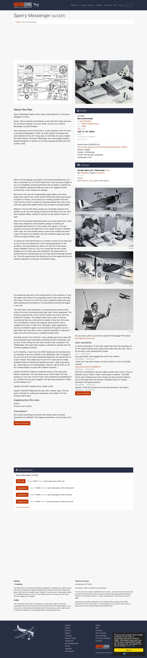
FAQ (115, 5)
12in (78, 129)
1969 (84, 126)
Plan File (20, 481)
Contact (99, 641)
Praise (67, 646)
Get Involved (101, 633)
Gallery (99, 5)
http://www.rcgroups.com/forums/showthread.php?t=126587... (102, 147)
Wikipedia (85, 173)
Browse (90, 5)
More (121, 5)
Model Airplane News (90, 124)
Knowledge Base (71, 643)
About (98, 625)
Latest (83, 5)
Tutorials (68, 636)
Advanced (108, 5)
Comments (69, 651)
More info (131, 645)
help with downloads (22, 507)
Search (76, 5)
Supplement (22, 488)
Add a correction (22, 423)
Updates (68, 648)
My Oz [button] (129, 5)
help (108, 170)
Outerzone (100, 173)
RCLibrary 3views (87, 181)
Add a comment (83, 393)
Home (17, 22)
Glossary (99, 630)
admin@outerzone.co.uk (85, 338)
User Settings (101, 636)
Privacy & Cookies (103, 638)
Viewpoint (69, 641)
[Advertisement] (73, 41)
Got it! (128, 650)
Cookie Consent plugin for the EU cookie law (128, 654)
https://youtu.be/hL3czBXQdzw (88, 367)
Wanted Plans (70, 638)
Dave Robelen (85, 121)
